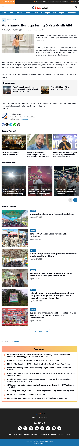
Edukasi (19, 13)
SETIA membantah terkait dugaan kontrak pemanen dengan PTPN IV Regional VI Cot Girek (40, 386)
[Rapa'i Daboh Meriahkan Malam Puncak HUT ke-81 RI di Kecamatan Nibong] (7, 90)
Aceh (33, 231)
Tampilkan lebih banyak (40, 331)
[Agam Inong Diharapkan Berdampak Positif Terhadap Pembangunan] (40, 181)
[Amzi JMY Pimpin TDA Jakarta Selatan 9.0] (45, 90)
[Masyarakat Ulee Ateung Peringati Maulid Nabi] (15, 218)
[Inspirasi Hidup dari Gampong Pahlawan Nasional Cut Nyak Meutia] (39, 142)
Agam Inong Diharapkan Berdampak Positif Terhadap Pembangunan (39, 191)
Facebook (24, 119)
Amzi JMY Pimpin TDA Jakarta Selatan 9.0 (60, 88)
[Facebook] (3, 124)
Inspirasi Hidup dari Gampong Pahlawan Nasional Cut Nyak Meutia (38, 155)
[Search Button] (76, 7)
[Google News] (42, 428)
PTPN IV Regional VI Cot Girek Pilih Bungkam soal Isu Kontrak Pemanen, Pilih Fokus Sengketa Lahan (41, 374)
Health (27, 13)
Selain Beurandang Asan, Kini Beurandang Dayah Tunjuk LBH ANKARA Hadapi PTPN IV (39, 369)
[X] (7, 124)
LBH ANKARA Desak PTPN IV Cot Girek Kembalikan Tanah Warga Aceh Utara (38, 364)
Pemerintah (71, 13)
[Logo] (39, 413)
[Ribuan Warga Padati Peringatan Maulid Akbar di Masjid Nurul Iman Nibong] (15, 258)
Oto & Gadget (58, 13)
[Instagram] (31, 428)
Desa (11, 13)
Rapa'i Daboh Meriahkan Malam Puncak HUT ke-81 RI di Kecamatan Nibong (25, 89)
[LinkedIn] (54, 428)
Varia (33, 211)
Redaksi (12, 434)
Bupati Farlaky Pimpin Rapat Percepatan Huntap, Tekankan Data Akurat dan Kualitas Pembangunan (53, 315)
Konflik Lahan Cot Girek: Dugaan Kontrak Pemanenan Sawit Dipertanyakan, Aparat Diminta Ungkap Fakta (39, 380)
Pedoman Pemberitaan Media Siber (36, 434)
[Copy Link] (18, 124)
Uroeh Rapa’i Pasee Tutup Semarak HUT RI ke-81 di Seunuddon (66, 191)
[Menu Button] (3, 7)
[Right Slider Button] (77, 13)
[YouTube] (37, 428)
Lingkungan (45, 13)
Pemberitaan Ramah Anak (60, 434)
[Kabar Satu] (39, 7)
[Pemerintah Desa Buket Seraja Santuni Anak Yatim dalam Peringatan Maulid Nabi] (15, 278)
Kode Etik (19, 434)
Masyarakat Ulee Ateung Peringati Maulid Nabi (45, 2)
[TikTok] (48, 428)
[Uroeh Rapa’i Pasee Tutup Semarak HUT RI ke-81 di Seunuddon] (66, 181)
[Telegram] (10, 124)
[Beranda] (4, 20)
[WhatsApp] (14, 124)
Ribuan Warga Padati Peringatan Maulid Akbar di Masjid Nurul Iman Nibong (53, 254)
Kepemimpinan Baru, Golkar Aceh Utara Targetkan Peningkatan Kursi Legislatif (40, 391)
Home (4, 13)
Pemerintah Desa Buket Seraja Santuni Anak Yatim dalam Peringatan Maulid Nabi (51, 274)
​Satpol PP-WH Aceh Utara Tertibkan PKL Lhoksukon (48, 235)
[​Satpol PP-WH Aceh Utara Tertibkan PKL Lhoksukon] (15, 238)
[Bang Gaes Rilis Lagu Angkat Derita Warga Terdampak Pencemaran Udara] (65, 142)
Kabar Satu (15, 342)
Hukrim (35, 13)
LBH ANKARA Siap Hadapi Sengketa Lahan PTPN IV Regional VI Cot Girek (37, 398)
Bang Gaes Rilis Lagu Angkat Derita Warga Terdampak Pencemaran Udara (65, 155)
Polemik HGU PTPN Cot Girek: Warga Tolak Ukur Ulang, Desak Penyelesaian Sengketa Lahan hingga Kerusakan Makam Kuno (52, 295)
